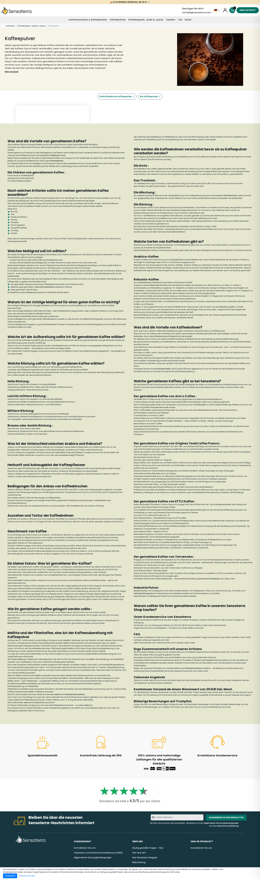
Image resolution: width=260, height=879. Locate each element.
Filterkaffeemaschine (75, 694)
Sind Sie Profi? (248, 10)
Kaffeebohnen (118, 19)
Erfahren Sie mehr (27, 875)
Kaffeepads (214, 578)
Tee (180, 19)
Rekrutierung (138, 862)
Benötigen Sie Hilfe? (193, 8)
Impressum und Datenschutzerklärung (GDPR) (98, 852)
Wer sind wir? (139, 852)
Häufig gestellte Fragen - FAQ (147, 847)
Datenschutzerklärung (228, 826)
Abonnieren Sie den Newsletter (226, 817)
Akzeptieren (10, 875)
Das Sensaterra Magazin (145, 857)
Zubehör (170, 19)
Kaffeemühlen (164, 368)
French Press (13, 276)
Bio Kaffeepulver (149, 96)
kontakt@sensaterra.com (196, 12)
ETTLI (150, 504)
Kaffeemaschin (193, 668)
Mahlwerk (55, 155)
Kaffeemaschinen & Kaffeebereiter (88, 19)
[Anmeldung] (225, 10)
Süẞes (188, 19)
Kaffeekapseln (56, 160)
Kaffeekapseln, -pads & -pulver (145, 19)
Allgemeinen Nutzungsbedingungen (221, 823)
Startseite (10, 26)
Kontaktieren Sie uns (84, 847)
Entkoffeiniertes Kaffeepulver (115, 96)
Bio (20, 580)
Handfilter (49, 287)
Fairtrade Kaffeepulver (144, 593)
